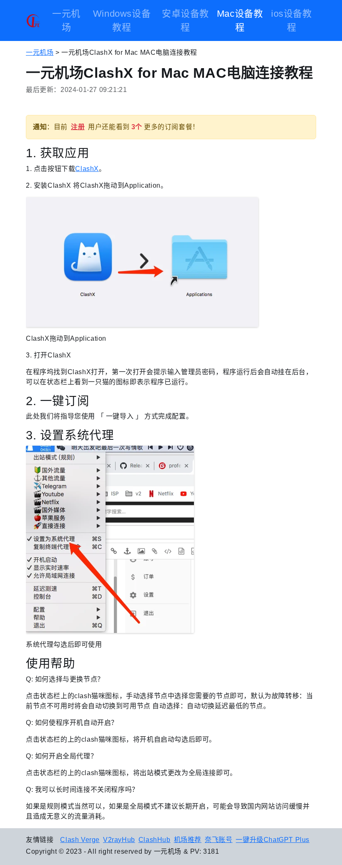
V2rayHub (119, 839)
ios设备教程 (291, 20)
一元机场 (66, 20)
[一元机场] (33, 20)
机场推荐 (187, 839)
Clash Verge (80, 839)
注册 (78, 126)
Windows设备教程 (122, 20)
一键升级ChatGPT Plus (272, 839)
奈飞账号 (218, 839)
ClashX (87, 168)
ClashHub (154, 839)
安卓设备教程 (185, 20)
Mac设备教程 (240, 20)
